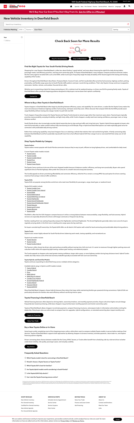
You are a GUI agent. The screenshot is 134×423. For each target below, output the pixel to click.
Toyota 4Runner (32, 209)
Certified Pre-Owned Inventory (30, 405)
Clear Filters (38, 29)
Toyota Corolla (31, 156)
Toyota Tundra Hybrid (34, 244)
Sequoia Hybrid (32, 285)
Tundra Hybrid (31, 283)
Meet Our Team (103, 405)
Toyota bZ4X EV (32, 287)
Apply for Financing (33, 315)
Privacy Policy (65, 421)
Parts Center (51, 408)
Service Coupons (53, 405)
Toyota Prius (31, 160)
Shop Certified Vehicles (80, 58)
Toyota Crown (31, 162)
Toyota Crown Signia (33, 164)
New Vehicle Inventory (27, 400)
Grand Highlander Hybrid (35, 280)
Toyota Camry (31, 153)
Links (100, 408)
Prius (28, 272)
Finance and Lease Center (82, 402)
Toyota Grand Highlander (35, 201)
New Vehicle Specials (27, 408)
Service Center (52, 402)
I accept (118, 419)
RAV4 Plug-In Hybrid (33, 276)
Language (118, 6)
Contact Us (32, 96)
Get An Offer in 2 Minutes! (92, 11)
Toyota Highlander (33, 199)
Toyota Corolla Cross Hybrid (36, 190)
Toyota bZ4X (31, 211)
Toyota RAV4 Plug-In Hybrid (36, 196)
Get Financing (79, 405)
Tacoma (28, 29)
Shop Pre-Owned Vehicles (59, 58)
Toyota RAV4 (31, 192)
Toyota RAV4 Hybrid (33, 194)
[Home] (6, 6)
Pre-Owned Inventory (27, 402)
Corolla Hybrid (32, 270)
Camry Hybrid (31, 268)
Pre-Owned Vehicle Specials (29, 411)
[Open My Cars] (124, 6)
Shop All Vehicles (98, 58)
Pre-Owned (88, 6)
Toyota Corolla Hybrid (34, 158)
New (82, 6)
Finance (95, 6)
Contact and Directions (105, 402)
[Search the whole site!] (129, 6)
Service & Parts (102, 6)
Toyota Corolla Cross (33, 188)
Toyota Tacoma (31, 240)
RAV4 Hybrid (31, 274)
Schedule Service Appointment (57, 400)
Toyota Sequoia (32, 205)
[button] (20, 6)
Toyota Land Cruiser (33, 207)
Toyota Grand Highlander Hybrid (37, 203)
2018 (20, 29)
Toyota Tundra (31, 242)
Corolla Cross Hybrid (34, 278)
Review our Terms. (78, 421)
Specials (77, 6)
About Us (111, 6)
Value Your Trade (32, 321)
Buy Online (31, 346)
